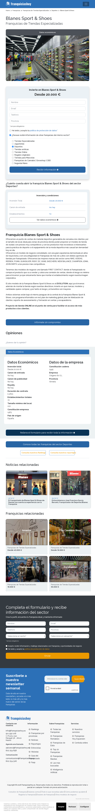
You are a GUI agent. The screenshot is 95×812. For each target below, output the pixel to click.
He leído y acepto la (35, 130)
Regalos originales (22, 155)
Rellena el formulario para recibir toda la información (46, 432)
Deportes (18, 147)
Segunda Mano (20, 163)
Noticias (34, 740)
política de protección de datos (37, 649)
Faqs (33, 762)
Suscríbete (79, 679)
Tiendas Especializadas (24, 141)
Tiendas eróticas (21, 149)
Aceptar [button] (61, 807)
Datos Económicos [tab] (16, 352)
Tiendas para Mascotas (24, 158)
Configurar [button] (84, 807)
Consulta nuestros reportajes (63, 453)
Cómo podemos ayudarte (75, 792)
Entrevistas (36, 748)
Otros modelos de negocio (65, 795)
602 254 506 (11, 761)
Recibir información (47, 169)
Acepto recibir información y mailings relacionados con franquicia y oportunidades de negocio (45, 646)
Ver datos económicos (47, 220)
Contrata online (81, 743)
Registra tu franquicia (27, 795)
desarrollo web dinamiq (82, 798)
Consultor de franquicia (17, 792)
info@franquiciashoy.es (16, 731)
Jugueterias (19, 144)
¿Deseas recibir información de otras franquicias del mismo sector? (41, 135)
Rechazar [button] (72, 807)
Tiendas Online (20, 152)
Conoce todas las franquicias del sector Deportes (47, 444)
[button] (86, 58)
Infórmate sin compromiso (47, 322)
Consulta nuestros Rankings (34, 453)
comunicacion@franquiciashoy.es (20, 758)
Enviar (47, 656)
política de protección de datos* (44, 130)
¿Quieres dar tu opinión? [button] (16, 342)
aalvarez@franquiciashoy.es (18, 748)
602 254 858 (11, 750)
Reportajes (36, 744)
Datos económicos (47, 32)
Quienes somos (34, 792)
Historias (35, 752)
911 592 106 (11, 733)
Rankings (35, 729)
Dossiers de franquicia (45, 795)
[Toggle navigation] (86, 4)
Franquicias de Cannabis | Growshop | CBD (32, 160)
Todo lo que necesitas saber (53, 792)
